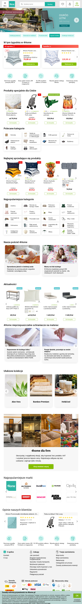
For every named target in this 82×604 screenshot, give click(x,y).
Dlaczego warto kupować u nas (41, 567)
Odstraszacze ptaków (15, 141)
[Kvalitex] (41, 485)
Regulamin (33, 572)
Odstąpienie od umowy (64, 563)
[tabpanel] (41, 20)
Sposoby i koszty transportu (40, 562)
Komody (13, 135)
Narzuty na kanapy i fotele (34, 205)
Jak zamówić (34, 555)
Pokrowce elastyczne (51, 205)
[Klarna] (33, 589)
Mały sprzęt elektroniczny (34, 225)
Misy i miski (70, 219)
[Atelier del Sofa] (71, 497)
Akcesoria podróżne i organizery (70, 225)
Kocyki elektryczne (70, 212)
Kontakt (6, 555)
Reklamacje (60, 560)
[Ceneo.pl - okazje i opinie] (54, 585)
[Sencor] (41, 497)
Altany (50, 232)
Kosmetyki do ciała (15, 218)
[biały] (33, 311)
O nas (6, 558)
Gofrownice (14, 225)
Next (76, 20)
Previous (5, 20)
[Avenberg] (56, 497)
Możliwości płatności (37, 564)
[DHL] (9, 590)
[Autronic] (26, 485)
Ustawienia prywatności (38, 569)
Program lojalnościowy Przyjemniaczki (38, 558)
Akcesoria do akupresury (52, 141)
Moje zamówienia (62, 558)
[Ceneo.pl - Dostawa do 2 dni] (66, 591)
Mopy (50, 212)
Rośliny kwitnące (13, 148)
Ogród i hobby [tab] (54, 35)
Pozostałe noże (34, 219)
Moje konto (60, 555)
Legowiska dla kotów (52, 225)
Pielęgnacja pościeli (37, 574)
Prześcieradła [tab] (43, 35)
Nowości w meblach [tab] (29, 35)
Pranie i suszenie (32, 212)
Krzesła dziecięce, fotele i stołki (71, 231)
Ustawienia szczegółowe (77, 600)
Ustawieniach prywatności (37, 601)
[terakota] (67, 185)
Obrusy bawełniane (33, 141)
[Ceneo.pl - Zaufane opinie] (56, 591)
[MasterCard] (29, 584)
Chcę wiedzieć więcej (41, 467)
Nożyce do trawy (70, 135)
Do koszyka (13, 123)
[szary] (63, 185)
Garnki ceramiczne (52, 218)
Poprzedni (6, 491)
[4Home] (11, 485)
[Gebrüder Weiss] (14, 586)
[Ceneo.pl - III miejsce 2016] (69, 585)
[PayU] (24, 584)
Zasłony (13, 206)
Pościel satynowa (14, 212)
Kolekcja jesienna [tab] (15, 35)
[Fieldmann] (56, 485)
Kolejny (75, 491)
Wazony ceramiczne (33, 231)
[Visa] (37, 584)
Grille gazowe (52, 135)
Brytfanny (70, 141)
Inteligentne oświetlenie (14, 231)
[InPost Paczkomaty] (7, 586)
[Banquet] (26, 497)
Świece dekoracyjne (33, 148)
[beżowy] (29, 311)
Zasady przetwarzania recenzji (67, 565)
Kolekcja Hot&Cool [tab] (68, 35)
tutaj (49, 603)
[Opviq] (71, 485)
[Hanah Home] (11, 497)
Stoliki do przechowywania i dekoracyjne (34, 135)
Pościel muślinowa (70, 205)
